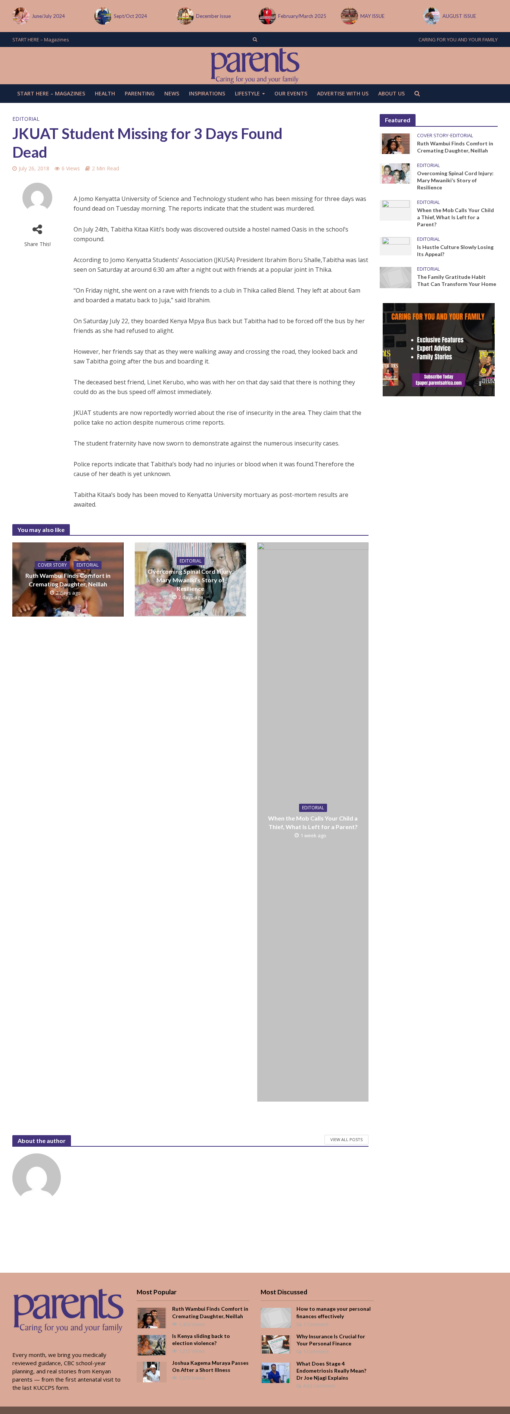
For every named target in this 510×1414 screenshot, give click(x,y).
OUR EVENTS (290, 93)
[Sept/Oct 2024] (102, 16)
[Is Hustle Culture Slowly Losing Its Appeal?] (396, 245)
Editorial (26, 118)
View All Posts (346, 1139)
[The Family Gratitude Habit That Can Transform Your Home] (395, 277)
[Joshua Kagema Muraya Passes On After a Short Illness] (151, 1371)
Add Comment (319, 1385)
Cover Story (52, 565)
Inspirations (207, 93)
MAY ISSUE (372, 16)
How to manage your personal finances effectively (333, 1312)
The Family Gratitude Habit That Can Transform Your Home (456, 280)
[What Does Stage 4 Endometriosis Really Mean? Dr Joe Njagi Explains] (275, 1372)
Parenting (140, 93)
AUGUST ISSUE (459, 16)
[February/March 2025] (266, 16)
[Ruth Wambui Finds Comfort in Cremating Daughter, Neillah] (396, 143)
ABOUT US (391, 93)
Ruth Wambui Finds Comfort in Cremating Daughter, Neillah (68, 580)
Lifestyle (247, 93)
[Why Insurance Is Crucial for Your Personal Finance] (275, 1343)
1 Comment (316, 1324)
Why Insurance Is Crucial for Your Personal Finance (330, 1340)
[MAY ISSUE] (349, 16)
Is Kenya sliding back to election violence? (201, 1339)
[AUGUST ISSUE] (431, 16)
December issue (213, 16)
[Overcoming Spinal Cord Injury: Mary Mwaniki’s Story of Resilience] (396, 173)
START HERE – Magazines (40, 39)
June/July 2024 (48, 16)
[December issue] (184, 16)
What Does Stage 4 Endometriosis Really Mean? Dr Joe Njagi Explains (331, 1370)
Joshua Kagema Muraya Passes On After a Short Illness (210, 1366)
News (171, 93)
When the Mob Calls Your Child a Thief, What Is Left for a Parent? (313, 822)
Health (105, 93)
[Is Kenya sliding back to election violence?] (151, 1344)
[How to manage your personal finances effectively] (276, 1317)
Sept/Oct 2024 (130, 16)
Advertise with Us (342, 93)
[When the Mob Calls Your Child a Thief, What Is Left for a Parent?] (396, 210)
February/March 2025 (302, 16)
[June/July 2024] (20, 16)
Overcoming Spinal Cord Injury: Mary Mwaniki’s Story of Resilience (190, 580)
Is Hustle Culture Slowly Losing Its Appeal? (455, 250)
